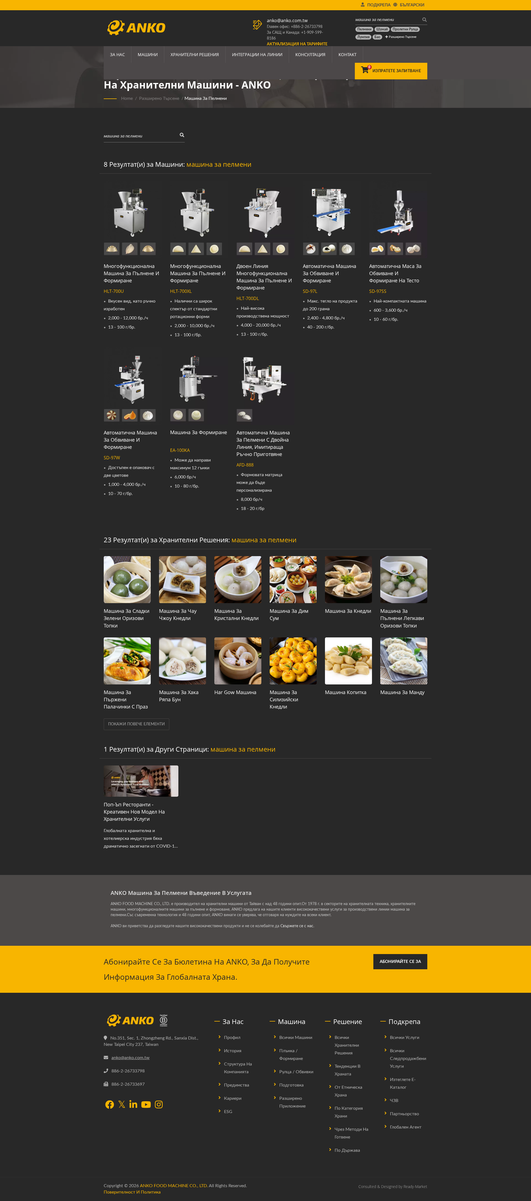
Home (127, 98)
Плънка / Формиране (291, 1055)
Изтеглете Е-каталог (403, 1083)
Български (412, 5)
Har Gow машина (235, 692)
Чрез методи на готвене (351, 1133)
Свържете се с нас (296, 926)
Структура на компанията (238, 1068)
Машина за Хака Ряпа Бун (179, 696)
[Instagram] (159, 1105)
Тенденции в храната (347, 1070)
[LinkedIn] (133, 1105)
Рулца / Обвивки (296, 1072)
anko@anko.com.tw (287, 20)
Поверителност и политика (132, 1192)
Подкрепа (379, 5)
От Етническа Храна (348, 1091)
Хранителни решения (195, 54)
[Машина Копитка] (348, 660)
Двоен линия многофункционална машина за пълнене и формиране (264, 277)
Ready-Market (415, 1186)
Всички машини (295, 1037)
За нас (117, 54)
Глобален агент (405, 1127)
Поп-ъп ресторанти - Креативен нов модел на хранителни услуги (134, 811)
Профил (232, 1037)
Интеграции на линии (257, 54)
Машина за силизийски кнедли (284, 699)
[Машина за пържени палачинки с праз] (127, 660)
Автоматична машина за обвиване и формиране (329, 273)
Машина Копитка (345, 692)
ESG (228, 1111)
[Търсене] (423, 20)
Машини (148, 54)
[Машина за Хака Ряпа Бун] (182, 660)
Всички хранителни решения (347, 1045)
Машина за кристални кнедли (236, 614)
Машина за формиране (198, 432)
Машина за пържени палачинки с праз (126, 699)
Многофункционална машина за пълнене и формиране (131, 273)
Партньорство (404, 1114)
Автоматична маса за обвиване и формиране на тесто (395, 273)
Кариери (232, 1098)
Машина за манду (402, 692)
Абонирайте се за (400, 962)
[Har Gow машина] (237, 660)
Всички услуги (404, 1037)
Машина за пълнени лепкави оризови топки (402, 618)
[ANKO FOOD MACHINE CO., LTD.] (155, 1020)
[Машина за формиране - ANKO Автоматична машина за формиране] (199, 385)
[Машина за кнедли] (348, 579)
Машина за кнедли (348, 611)
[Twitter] (122, 1104)
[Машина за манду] (403, 660)
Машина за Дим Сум (289, 614)
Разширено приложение (292, 1102)
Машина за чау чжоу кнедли (178, 614)
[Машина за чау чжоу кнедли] (182, 579)
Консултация (310, 54)
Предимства (236, 1085)
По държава (347, 1150)
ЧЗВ (394, 1100)
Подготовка (291, 1085)
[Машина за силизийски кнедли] (293, 660)
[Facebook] (109, 1105)
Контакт (347, 54)
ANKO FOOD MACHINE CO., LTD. (174, 1186)
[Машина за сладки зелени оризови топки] (127, 579)
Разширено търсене (402, 36)
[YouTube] (146, 1105)
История (232, 1051)
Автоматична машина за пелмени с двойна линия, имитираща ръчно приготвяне (263, 443)
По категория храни (349, 1112)
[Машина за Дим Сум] (293, 579)
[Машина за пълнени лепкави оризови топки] (403, 579)
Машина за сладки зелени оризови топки (126, 618)
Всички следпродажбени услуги (408, 1059)
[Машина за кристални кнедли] (237, 579)
